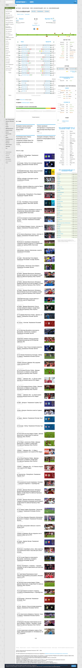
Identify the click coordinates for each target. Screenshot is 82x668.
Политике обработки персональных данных (45, 665)
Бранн (59, 183)
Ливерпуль (7, 104)
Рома (10, 111)
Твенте (59, 217)
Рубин (7, 88)
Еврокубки (25, 8)
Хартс (59, 228)
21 (57, 210)
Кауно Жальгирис (61, 192)
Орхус (59, 208)
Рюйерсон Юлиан (24, 51)
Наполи (10, 107)
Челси (13, 111)
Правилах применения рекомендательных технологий (56, 653)
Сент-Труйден (60, 215)
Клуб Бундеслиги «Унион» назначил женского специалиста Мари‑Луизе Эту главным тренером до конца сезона (24, 140)
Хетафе (59, 230)
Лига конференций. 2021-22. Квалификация (44, 8)
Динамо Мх (7, 78)
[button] (23, 11)
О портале (28, 647)
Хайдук (59, 226)
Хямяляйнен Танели (47, 47)
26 (57, 219)
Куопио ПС (49, 19)
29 (57, 224)
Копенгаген (60, 194)
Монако (59, 203)
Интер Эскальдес (61, 188)
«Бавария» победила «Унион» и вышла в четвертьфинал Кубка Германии (46, 138)
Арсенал (7, 97)
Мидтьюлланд (60, 201)
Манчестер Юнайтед (13, 104)
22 (57, 212)
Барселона (7, 101)
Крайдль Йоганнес (47, 45)
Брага (59, 179)
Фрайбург (59, 224)
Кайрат (59, 190)
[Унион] (17, 19)
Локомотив (13, 81)
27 (57, 221)
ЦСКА (10, 92)
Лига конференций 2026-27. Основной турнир (67, 170)
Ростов (10, 85)
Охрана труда (54, 647)
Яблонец (59, 237)
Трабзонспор (60, 219)
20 (57, 208)
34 (57, 233)
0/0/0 (74, 174)
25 (57, 217)
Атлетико (10, 97)
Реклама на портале (35, 647)
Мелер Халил (22, 99)
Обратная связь (23, 647)
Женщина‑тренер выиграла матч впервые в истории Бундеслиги (24, 127)
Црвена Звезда (60, 233)
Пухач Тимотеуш (24, 53)
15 (57, 199)
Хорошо (73, 665)
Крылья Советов (10, 81)
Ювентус (10, 114)
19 (57, 206)
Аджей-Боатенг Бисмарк (46, 53)
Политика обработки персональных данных (66, 647)
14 (57, 197)
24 (57, 215)
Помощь (17, 647)
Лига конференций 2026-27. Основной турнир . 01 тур (67, 128)
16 (57, 201)
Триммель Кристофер (25, 49)
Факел (13, 88)
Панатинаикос (60, 210)
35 (57, 235)
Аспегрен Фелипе (47, 49)
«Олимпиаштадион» (25, 102)
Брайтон (59, 181)
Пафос (59, 212)
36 (57, 237)
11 (57, 192)
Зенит (13, 78)
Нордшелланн (60, 206)
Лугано (59, 199)
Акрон (7, 74)
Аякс (59, 176)
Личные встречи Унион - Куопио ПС (67, 78)
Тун (58, 221)
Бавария (13, 97)
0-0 (75, 174)
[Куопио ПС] (54, 19)
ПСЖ (13, 107)
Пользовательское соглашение (45, 647)
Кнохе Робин (24, 47)
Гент (58, 185)
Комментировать (36, 117)
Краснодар (7, 81)
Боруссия (10, 101)
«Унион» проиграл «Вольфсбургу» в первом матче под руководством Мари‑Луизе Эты (46, 128)
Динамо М (10, 78)
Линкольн (59, 197)
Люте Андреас (24, 45)
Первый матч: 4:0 (35, 25)
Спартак (10, 88)
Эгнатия (59, 235)
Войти (75, 2)
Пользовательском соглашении (61, 665)
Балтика (13, 74)
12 (57, 194)
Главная (7, 4)
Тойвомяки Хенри (47, 51)
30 (57, 226)
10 (57, 190)
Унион (21, 19)
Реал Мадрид (7, 111)
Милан (7, 107)
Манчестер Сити (10, 104)
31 (57, 228)
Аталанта (59, 174)
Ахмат (10, 74)
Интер (13, 101)
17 (57, 203)
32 (57, 230)
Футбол (18, 8)
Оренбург (7, 85)
